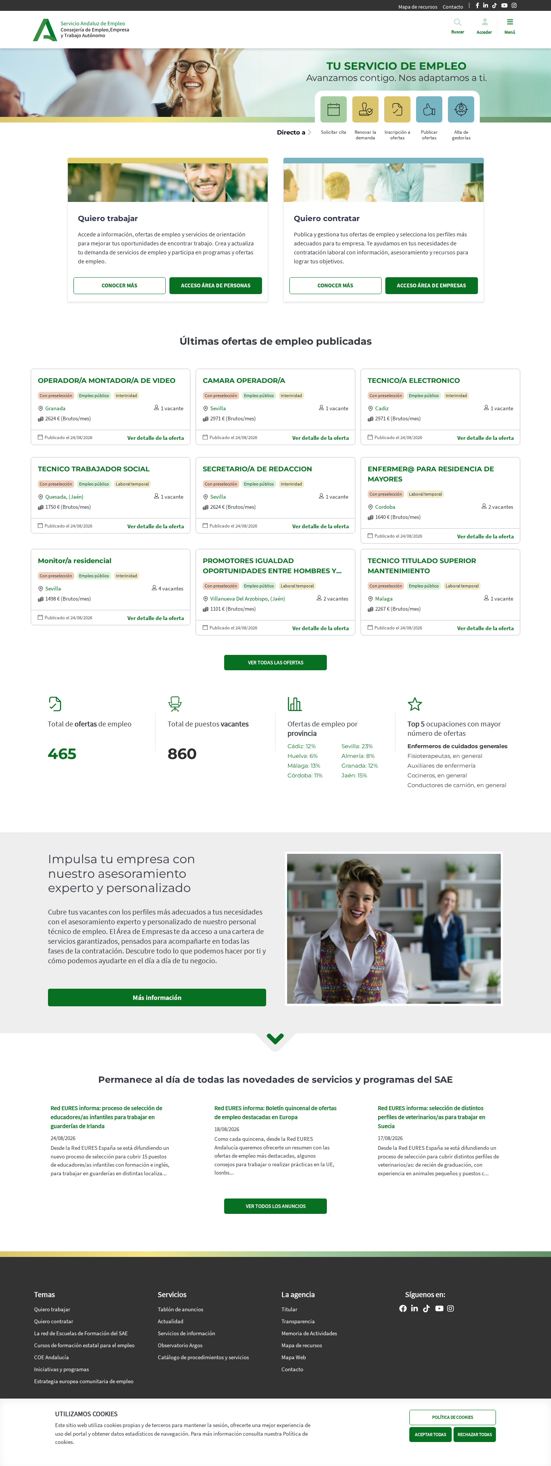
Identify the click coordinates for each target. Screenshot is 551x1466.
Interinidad (126, 395)
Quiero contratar (53, 1321)
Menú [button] (510, 32)
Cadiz (381, 408)
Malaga (384, 598)
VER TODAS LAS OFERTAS (275, 662)
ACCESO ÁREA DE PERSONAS (215, 285)
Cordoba (385, 506)
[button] (458, 31)
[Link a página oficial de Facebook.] (403, 1309)
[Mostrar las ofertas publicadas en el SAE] (397, 113)
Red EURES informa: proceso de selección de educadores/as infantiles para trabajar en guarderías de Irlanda (106, 1117)
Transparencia (298, 1321)
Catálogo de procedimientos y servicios (203, 1357)
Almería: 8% (357, 755)
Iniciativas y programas (61, 1369)
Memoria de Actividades (309, 1333)
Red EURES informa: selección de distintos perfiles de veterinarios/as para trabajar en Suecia (431, 1117)
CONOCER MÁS (119, 285)
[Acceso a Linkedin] (414, 1309)
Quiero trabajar (52, 1309)
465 (62, 753)
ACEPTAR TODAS (430, 1434)
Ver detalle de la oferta (155, 437)
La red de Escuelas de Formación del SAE (81, 1333)
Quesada (55, 496)
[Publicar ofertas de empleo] (429, 113)
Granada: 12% (359, 765)
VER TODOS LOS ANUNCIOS (275, 1206)
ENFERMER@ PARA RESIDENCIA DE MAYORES (431, 474)
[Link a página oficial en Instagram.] (450, 1309)
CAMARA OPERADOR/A (244, 381)
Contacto (292, 1369)
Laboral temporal (132, 484)
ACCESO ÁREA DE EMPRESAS (431, 285)
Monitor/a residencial (74, 561)
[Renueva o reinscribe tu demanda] (365, 113)
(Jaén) (76, 496)
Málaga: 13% (303, 765)
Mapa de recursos (417, 6)
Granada (55, 408)
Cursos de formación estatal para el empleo (84, 1345)
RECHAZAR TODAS (475, 1434)
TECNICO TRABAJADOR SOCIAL (94, 469)
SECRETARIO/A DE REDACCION (257, 469)
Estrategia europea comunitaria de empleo (83, 1381)
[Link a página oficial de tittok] (426, 1309)
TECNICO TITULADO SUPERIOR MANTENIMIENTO (422, 566)
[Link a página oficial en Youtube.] (439, 1309)
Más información (157, 997)
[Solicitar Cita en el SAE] (333, 113)
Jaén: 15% (354, 775)
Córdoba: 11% (304, 775)
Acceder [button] (484, 32)
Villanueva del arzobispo (239, 598)
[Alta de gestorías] (461, 113)
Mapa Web (293, 1357)
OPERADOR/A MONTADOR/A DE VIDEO (106, 381)
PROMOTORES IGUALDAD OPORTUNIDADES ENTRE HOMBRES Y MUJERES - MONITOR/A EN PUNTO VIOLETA (269, 566)
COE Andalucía (51, 1357)
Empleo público (94, 395)
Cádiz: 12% (301, 746)
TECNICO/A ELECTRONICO (414, 381)
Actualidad (170, 1321)
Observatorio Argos (180, 1345)
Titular (289, 1309)
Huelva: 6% (302, 755)
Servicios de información (186, 1333)
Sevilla (218, 408)
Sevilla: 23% (357, 746)
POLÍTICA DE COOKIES (452, 1417)
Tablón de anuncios (180, 1309)
